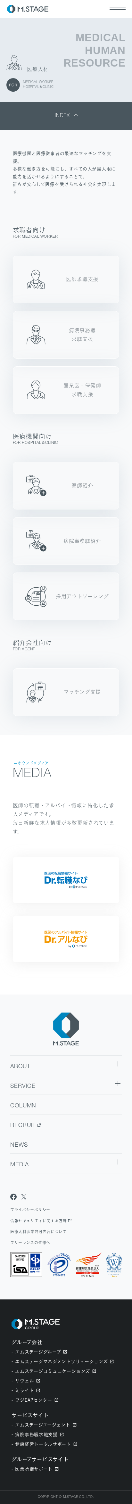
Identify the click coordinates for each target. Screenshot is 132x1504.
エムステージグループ (38, 1351)
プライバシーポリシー (30, 1209)
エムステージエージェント (42, 1424)
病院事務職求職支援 (36, 1434)
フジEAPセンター (33, 1400)
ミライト (24, 1390)
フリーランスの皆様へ (30, 1242)
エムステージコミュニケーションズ (52, 1371)
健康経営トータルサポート (43, 1444)
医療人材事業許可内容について (38, 1231)
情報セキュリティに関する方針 (38, 1220)
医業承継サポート (34, 1469)
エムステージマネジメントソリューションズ (61, 1361)
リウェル (24, 1380)
